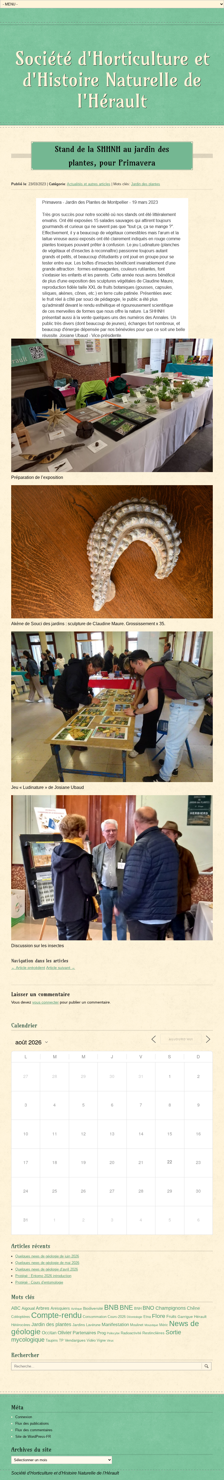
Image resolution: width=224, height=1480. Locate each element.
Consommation (95, 1317)
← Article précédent (28, 967)
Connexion (23, 1417)
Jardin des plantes (145, 184)
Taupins (52, 1340)
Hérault (200, 1316)
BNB (111, 1307)
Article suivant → (60, 967)
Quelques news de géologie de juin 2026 (47, 1256)
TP (61, 1340)
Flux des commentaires (33, 1430)
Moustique (151, 1325)
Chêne (193, 1308)
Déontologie (134, 1316)
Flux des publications (32, 1423)
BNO (148, 1308)
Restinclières (153, 1333)
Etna (147, 1317)
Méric (163, 1325)
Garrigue (185, 1316)
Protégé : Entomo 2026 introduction (43, 1276)
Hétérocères (20, 1325)
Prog (101, 1332)
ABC (15, 1308)
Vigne (101, 1340)
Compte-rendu (56, 1315)
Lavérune (93, 1325)
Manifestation (115, 1324)
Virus (110, 1340)
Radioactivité (131, 1333)
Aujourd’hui (181, 1039)
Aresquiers (60, 1308)
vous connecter (45, 1002)
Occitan (49, 1332)
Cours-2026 (117, 1317)
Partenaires (84, 1332)
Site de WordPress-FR (33, 1437)
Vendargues (75, 1340)
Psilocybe (113, 1333)
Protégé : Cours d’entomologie (39, 1282)
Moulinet (136, 1325)
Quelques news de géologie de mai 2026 (47, 1263)
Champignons (170, 1308)
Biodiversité (93, 1308)
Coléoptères (20, 1317)
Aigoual (28, 1308)
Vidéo (91, 1340)
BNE (126, 1307)
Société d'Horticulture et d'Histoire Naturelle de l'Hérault (112, 80)
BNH (138, 1309)
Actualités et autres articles (88, 184)
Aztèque (76, 1308)
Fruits (171, 1316)
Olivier (65, 1332)
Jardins (78, 1325)
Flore (158, 1316)
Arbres (42, 1308)
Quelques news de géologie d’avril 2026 (46, 1269)
